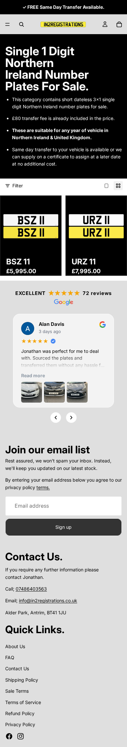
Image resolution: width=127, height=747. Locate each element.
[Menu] (7, 24)
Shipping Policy (21, 680)
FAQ (9, 657)
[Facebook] (9, 736)
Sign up (63, 527)
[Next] (71, 417)
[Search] (21, 24)
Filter (17, 185)
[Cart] (119, 24)
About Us (15, 646)
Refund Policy (20, 713)
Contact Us (17, 669)
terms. (43, 487)
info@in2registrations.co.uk (48, 601)
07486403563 (31, 589)
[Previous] (55, 417)
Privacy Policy (20, 724)
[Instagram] (20, 736)
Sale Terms (17, 691)
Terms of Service (23, 702)
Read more (33, 375)
